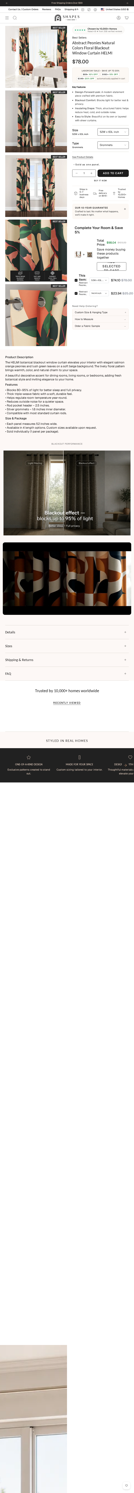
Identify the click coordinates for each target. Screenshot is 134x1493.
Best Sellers (79, 37)
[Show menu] (6, 17)
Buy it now (100, 180)
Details (10, 632)
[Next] (127, 3)
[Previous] (6, 3)
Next (125, 765)
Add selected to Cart (111, 266)
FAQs (9, 9)
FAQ (8, 674)
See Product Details (82, 157)
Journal (58, 9)
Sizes (8, 646)
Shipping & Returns (26, 9)
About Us (45, 9)
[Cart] (127, 17)
